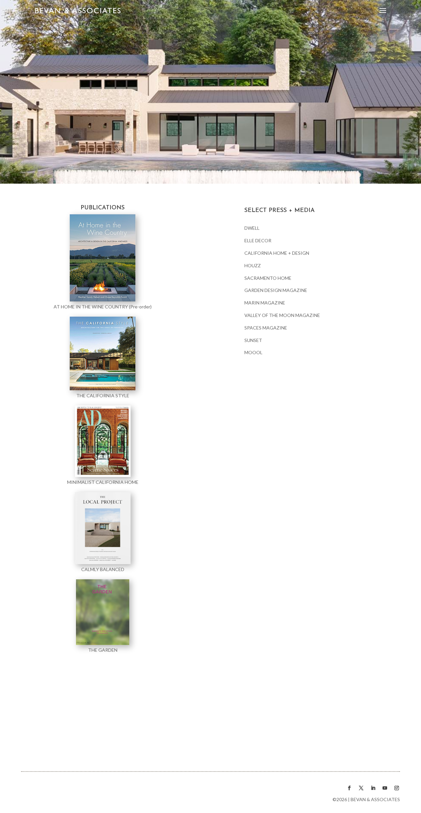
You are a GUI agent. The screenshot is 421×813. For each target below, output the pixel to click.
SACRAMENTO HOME (267, 278)
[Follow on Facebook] (349, 788)
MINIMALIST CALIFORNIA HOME (102, 482)
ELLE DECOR (257, 240)
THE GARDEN (102, 650)
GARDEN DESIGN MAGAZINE (275, 290)
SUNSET (253, 340)
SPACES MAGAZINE (265, 327)
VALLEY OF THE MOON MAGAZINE (282, 315)
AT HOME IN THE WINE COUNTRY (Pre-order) (103, 306)
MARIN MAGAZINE (264, 302)
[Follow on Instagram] (396, 788)
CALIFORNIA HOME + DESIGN (276, 253)
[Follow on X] (361, 788)
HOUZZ (252, 265)
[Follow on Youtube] (384, 788)
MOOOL (253, 352)
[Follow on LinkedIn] (373, 788)
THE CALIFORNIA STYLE (102, 395)
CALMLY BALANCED (102, 569)
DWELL (252, 228)
